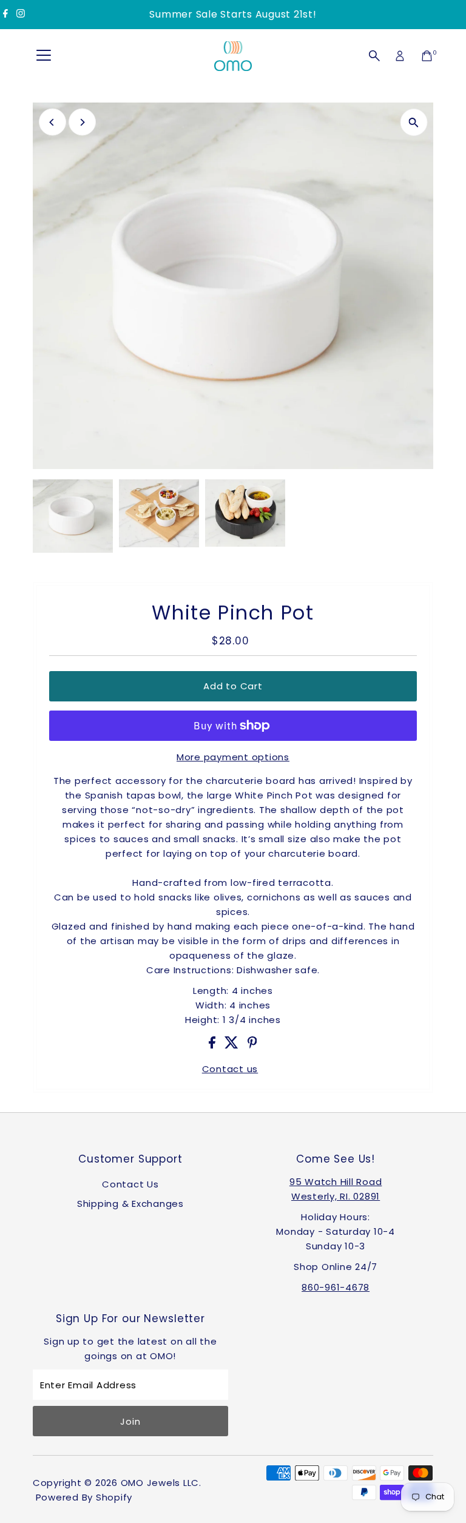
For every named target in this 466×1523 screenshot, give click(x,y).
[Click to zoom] (413, 122)
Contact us (230, 1068)
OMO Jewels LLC (160, 1482)
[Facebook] (5, 14)
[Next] (82, 122)
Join (130, 1421)
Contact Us (130, 1184)
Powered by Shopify (84, 1497)
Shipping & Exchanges (130, 1203)
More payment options (233, 757)
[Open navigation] (44, 56)
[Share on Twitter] (233, 1045)
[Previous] (52, 122)
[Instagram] (20, 14)
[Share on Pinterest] (252, 1045)
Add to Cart (232, 686)
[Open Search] (374, 55)
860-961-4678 (336, 1287)
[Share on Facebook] (213, 1045)
